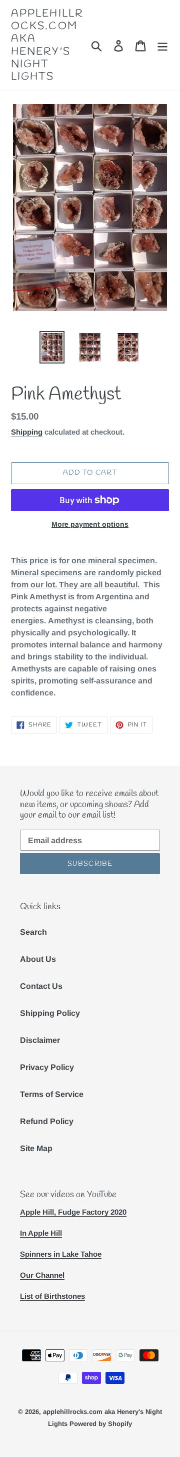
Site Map (36, 1148)
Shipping (26, 432)
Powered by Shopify (101, 1423)
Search (33, 932)
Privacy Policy (47, 1067)
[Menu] (163, 45)
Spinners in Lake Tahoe (61, 1254)
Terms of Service (52, 1094)
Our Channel (42, 1275)
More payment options (90, 524)
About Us (38, 959)
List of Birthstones (52, 1296)
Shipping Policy (50, 1013)
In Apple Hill (41, 1233)
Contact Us (41, 986)
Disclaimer (40, 1040)
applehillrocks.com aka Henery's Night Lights (47, 45)
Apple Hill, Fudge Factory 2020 (73, 1212)
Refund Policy (47, 1121)
